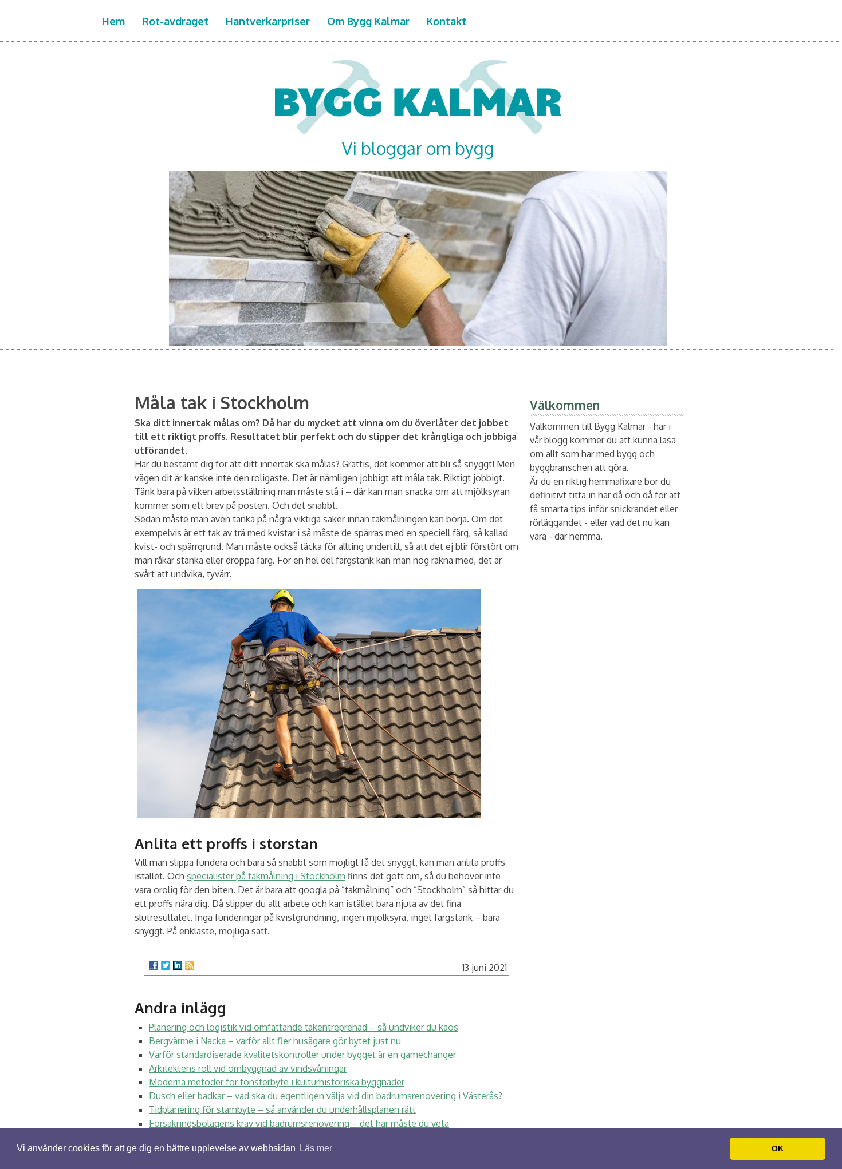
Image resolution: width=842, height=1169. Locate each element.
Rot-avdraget (175, 21)
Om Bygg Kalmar (368, 21)
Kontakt (446, 21)
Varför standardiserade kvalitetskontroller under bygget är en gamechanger (302, 1054)
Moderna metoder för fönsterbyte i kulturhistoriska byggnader (276, 1082)
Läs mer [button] (316, 1148)
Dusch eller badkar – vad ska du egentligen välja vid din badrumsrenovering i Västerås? (325, 1095)
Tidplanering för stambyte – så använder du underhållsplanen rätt (282, 1109)
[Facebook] (153, 965)
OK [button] (778, 1148)
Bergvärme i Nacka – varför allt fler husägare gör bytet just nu (275, 1041)
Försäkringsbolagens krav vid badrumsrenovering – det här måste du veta (299, 1123)
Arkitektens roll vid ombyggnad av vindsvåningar (248, 1068)
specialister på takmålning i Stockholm (266, 876)
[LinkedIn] (177, 965)
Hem (113, 21)
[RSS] (189, 965)
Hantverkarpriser (268, 21)
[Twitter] (165, 965)
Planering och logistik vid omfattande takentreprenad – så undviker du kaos (303, 1027)
